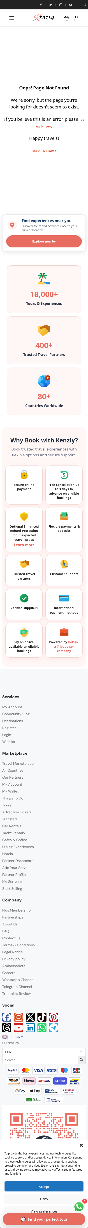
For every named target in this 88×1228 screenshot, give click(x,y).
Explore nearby (44, 241)
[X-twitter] (30, 1017)
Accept (44, 1186)
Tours (6, 805)
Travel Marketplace (18, 763)
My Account (12, 707)
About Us (10, 924)
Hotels (7, 853)
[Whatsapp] (41, 1027)
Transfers (10, 819)
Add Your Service (16, 867)
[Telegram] (53, 1027)
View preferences (44, 1211)
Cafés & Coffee (14, 840)
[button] (81, 1145)
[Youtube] (18, 1027)
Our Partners (12, 777)
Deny (44, 1199)
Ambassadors (13, 966)
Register (9, 728)
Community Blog (16, 714)
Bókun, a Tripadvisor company (66, 646)
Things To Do (12, 798)
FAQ (5, 931)
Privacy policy (13, 959)
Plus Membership (16, 910)
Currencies (10, 1043)
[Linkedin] (30, 1027)
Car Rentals (11, 826)
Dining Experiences (18, 847)
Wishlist (8, 741)
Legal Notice (12, 952)
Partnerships (12, 917)
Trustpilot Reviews (17, 993)
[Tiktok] (41, 1017)
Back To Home (44, 151)
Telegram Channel (17, 986)
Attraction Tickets (17, 812)
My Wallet (10, 791)
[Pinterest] (53, 1017)
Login (6, 734)
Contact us (11, 938)
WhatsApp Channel (18, 979)
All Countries (12, 770)
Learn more (24, 544)
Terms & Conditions (18, 945)
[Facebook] (6, 1017)
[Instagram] (18, 1017)
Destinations (12, 721)
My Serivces (12, 881)
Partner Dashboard (18, 860)
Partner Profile (14, 874)
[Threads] (6, 1027)
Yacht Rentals (13, 833)
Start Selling (12, 888)
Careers (8, 972)
